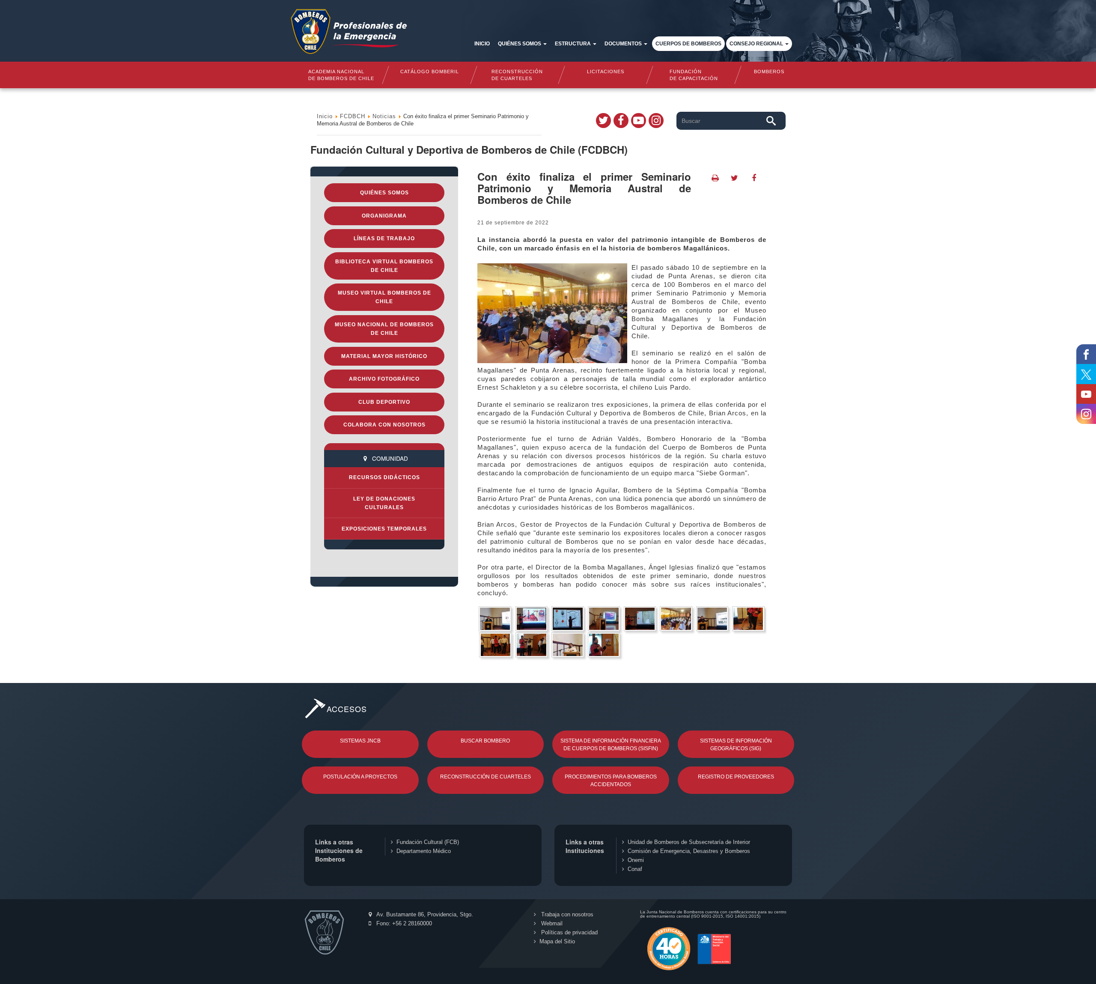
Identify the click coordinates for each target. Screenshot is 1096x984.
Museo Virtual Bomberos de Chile (384, 297)
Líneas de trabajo (384, 239)
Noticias (384, 116)
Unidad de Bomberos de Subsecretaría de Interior (689, 842)
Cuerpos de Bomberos (688, 44)
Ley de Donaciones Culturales (384, 503)
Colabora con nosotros (384, 425)
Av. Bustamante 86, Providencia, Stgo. (424, 914)
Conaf (635, 869)
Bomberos (769, 71)
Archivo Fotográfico (384, 379)
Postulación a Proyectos (360, 777)
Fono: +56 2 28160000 (403, 923)
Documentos (624, 44)
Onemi (636, 860)
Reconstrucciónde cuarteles (517, 75)
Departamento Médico (423, 851)
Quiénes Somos (384, 193)
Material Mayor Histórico (384, 356)
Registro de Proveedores (736, 777)
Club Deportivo (384, 402)
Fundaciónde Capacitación (693, 75)
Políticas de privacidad (568, 932)
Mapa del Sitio (557, 941)
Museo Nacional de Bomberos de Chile (384, 329)
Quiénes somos (520, 44)
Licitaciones (605, 71)
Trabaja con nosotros (566, 914)
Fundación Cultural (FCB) (427, 842)
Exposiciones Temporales (384, 529)
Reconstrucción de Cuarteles (485, 777)
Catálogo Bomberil (429, 71)
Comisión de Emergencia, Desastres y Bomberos (689, 851)
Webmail (551, 923)
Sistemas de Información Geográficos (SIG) (736, 744)
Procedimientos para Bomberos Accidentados (611, 780)
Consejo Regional (757, 44)
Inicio (482, 44)
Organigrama (384, 216)
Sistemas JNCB (360, 741)
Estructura (573, 44)
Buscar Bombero (485, 741)
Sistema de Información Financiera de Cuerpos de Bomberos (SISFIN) (610, 744)
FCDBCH (352, 116)
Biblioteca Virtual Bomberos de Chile (384, 266)
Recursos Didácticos (384, 477)
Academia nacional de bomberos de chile (341, 75)
